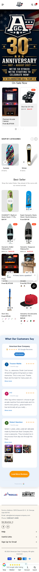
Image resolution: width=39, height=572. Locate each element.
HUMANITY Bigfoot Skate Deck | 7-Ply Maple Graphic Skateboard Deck (9, 216)
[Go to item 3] (21, 129)
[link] (19, 45)
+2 (3, 321)
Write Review (19, 354)
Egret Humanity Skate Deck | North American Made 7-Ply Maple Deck (28, 216)
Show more (8, 381)
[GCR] (4, 565)
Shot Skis (5, 314)
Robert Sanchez (16, 422)
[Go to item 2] (18, 129)
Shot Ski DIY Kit (27, 107)
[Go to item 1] (16, 129)
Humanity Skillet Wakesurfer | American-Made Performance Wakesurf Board (10, 248)
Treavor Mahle (15, 364)
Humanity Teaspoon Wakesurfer (27, 248)
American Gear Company (19, 346)
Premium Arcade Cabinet (9, 120)
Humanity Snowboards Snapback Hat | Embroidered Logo (28, 315)
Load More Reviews (19, 474)
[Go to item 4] (23, 129)
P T (11, 393)
